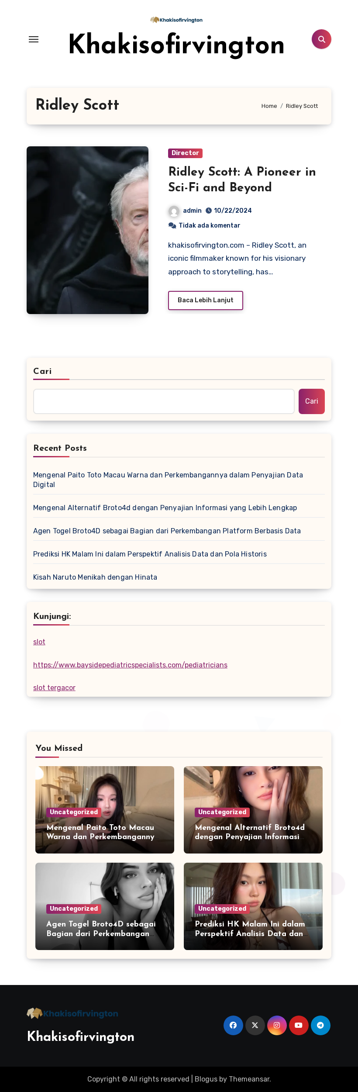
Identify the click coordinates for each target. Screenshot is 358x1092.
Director (185, 153)
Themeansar (249, 1079)
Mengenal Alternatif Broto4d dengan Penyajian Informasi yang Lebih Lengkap (165, 508)
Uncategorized (74, 812)
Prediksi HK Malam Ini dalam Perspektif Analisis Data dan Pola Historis (150, 554)
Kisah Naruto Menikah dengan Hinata (95, 577)
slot (39, 642)
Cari (42, 371)
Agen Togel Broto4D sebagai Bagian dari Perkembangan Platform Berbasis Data (167, 531)
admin (192, 210)
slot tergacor (54, 688)
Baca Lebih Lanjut (206, 300)
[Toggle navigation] (34, 39)
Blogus (206, 1079)
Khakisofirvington (176, 47)
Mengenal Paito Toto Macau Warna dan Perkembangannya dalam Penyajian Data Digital (168, 480)
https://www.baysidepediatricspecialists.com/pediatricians (130, 665)
